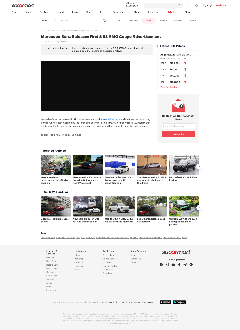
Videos (192, 21)
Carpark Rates (108, 255)
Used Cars (51, 261)
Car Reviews (107, 270)
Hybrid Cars (51, 269)
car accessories (87, 318)
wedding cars (162, 321)
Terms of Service (105, 302)
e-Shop (136, 12)
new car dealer (103, 316)
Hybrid (60, 12)
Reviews (134, 21)
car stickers (156, 318)
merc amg (90, 237)
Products (78, 262)
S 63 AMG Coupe (111, 119)
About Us (135, 255)
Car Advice (107, 273)
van (63, 316)
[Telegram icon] (185, 264)
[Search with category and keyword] (179, 5)
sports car (119, 314)
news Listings (72, 30)
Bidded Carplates (110, 259)
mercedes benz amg (119, 237)
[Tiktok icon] (179, 264)
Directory (118, 12)
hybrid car (128, 314)
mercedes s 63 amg (172, 237)
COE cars (136, 314)
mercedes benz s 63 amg (150, 237)
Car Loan (50, 272)
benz (78, 237)
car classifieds (91, 314)
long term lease (137, 321)
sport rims (140, 318)
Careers (134, 262)
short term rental (123, 321)
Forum (49, 287)
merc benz (61, 237)
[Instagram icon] (167, 264)
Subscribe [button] (178, 134)
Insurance (153, 12)
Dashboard (222, 5)
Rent (89, 12)
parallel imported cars (80, 316)
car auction (127, 316)
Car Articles (52, 30)
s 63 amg (134, 237)
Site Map (137, 302)
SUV (175, 314)
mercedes (70, 237)
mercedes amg (103, 237)
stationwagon (163, 314)
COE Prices (107, 262)
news (62, 30)
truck (68, 316)
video (184, 237)
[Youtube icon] (173, 264)
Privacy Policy (120, 302)
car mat (148, 318)
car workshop (114, 318)
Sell (102, 12)
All (119, 21)
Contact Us (136, 259)
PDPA (130, 302)
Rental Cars (51, 276)
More (188, 12)
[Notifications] (196, 5)
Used (28, 12)
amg (83, 237)
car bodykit (125, 318)
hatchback (153, 314)
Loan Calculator (109, 266)
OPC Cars (144, 314)
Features (178, 21)
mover (164, 318)
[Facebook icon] (161, 264)
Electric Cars (52, 265)
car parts (97, 318)
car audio (170, 316)
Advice (163, 21)
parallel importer (115, 316)
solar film (76, 318)
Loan (75, 12)
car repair (104, 318)
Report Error (148, 302)
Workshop (79, 259)
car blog (85, 321)
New (14, 12)
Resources (51, 290)
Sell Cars (50, 279)
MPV (171, 314)
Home (43, 30)
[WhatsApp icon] (191, 264)
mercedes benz (48, 237)
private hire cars (150, 321)
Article (49, 283)
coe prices (97, 321)
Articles (172, 12)
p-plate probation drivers (119, 323)
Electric (44, 12)
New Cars (50, 258)
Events (77, 270)
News (45, 21)
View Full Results (168, 87)
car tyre (133, 318)
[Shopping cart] (188, 5)
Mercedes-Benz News (89, 30)
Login (210, 5)
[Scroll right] (199, 166)
